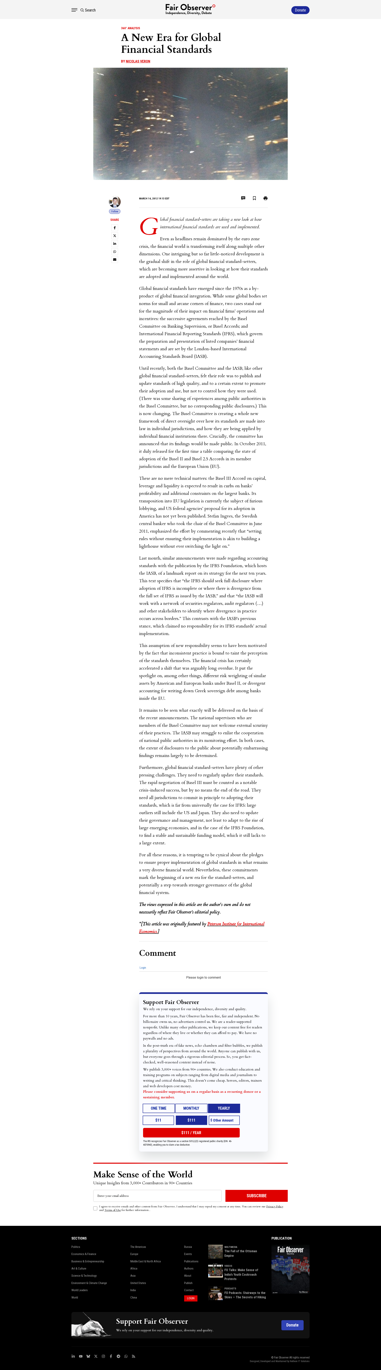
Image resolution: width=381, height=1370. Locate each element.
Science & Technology (84, 1275)
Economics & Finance (83, 1254)
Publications (191, 1261)
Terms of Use (112, 1210)
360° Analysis (130, 28)
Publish (188, 1283)
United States (138, 1283)
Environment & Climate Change (89, 1283)
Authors (188, 1268)
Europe (134, 1254)
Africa (133, 1268)
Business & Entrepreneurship (87, 1261)
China (133, 1297)
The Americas (138, 1247)
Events (188, 1254)
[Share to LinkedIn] (114, 243)
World (74, 1297)
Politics (75, 1247)
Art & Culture (78, 1268)
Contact (189, 1290)
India (133, 1290)
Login (143, 967)
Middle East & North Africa (145, 1261)
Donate (292, 1325)
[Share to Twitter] (114, 235)
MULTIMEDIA (230, 1247)
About (187, 1275)
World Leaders (79, 1290)
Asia (133, 1275)
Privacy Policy (274, 1206)
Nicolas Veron (138, 61)
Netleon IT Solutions (300, 1361)
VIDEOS (228, 1266)
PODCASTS (230, 1288)
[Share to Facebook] (114, 227)
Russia (188, 1247)
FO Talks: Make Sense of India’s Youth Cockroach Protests (241, 1274)
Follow (114, 211)
